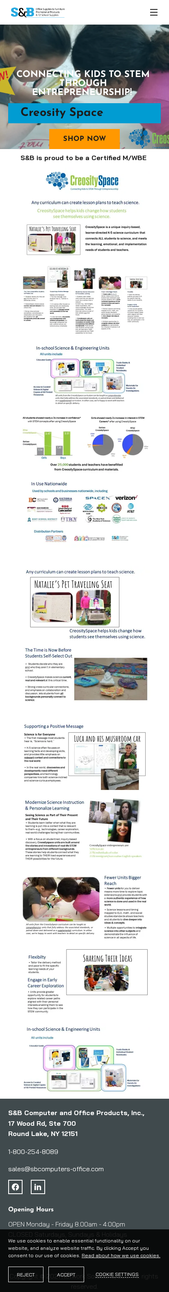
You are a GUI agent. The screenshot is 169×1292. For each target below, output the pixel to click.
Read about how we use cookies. (121, 1255)
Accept (66, 1275)
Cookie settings (117, 1274)
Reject (26, 1275)
